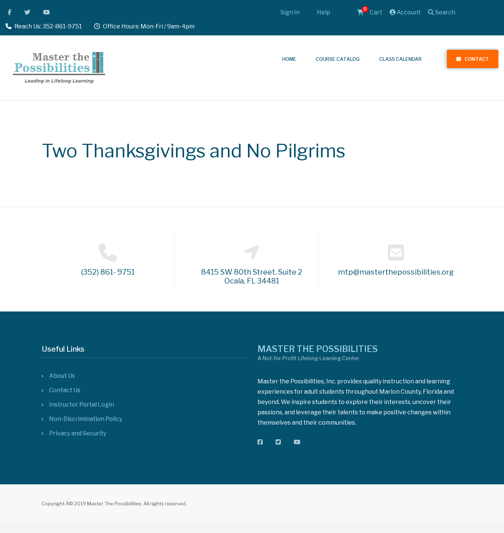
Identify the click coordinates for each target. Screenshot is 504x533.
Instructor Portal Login (81, 404)
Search (444, 12)
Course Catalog (338, 59)
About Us (62, 375)
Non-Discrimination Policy (85, 418)
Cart (372, 12)
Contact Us (64, 390)
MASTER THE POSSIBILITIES (318, 349)
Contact (477, 59)
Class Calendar (400, 59)
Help (323, 12)
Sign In (290, 12)
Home (289, 59)
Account (408, 12)
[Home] (59, 66)
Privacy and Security (77, 433)
